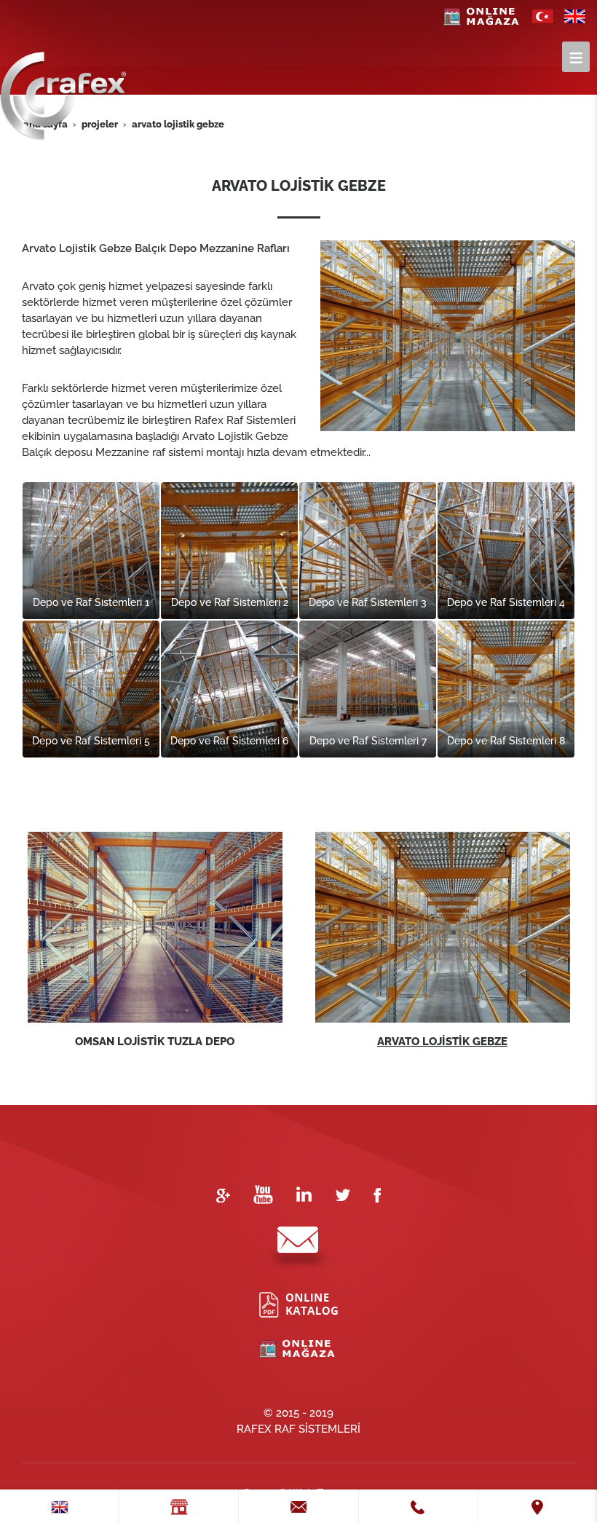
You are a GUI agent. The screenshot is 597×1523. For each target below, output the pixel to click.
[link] (59, 1506)
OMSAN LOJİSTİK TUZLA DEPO (154, 1041)
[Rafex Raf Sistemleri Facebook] (377, 1193)
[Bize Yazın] (298, 1247)
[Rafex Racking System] (575, 11)
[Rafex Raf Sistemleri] (543, 11)
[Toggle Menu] (576, 57)
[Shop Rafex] (483, 11)
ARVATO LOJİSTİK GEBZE (442, 1041)
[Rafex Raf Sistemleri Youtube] (263, 1193)
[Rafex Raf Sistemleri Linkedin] (304, 1193)
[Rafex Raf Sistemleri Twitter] (342, 1193)
